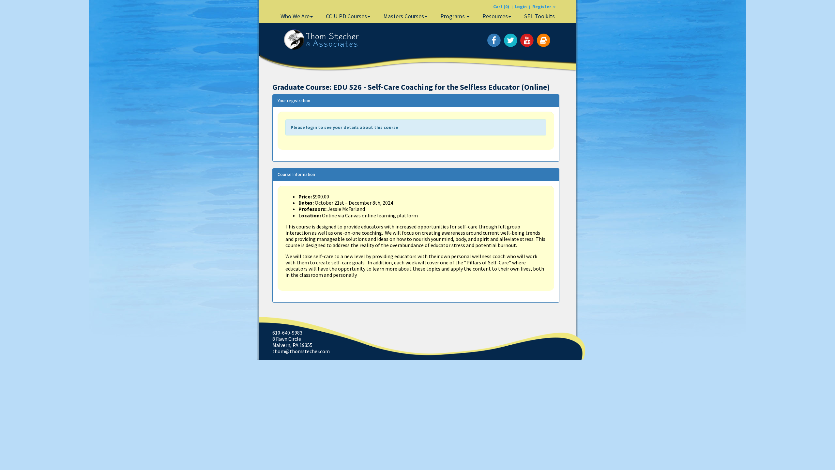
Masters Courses (403, 16)
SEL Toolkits (539, 16)
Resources (495, 16)
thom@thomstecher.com (301, 351)
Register (542, 6)
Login (521, 6)
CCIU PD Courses (346, 16)
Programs (453, 16)
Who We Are (295, 16)
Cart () (501, 6)
